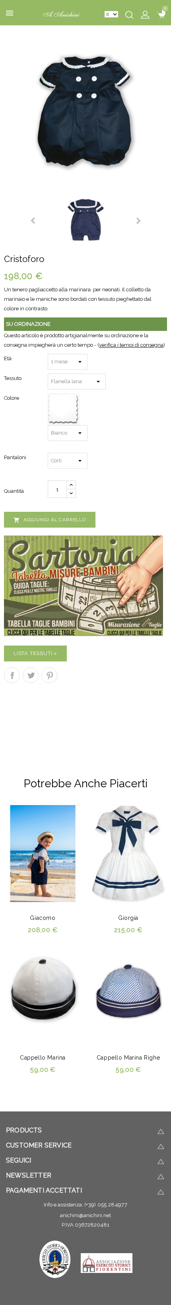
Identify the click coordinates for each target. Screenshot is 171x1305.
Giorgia (128, 918)
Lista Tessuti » (35, 653)
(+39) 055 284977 (105, 1205)
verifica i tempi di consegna (131, 345)
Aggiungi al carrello (50, 520)
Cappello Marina (43, 1057)
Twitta (30, 675)
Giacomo (42, 918)
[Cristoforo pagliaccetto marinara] (85, 110)
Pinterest (49, 675)
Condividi (11, 675)
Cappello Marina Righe (128, 1057)
